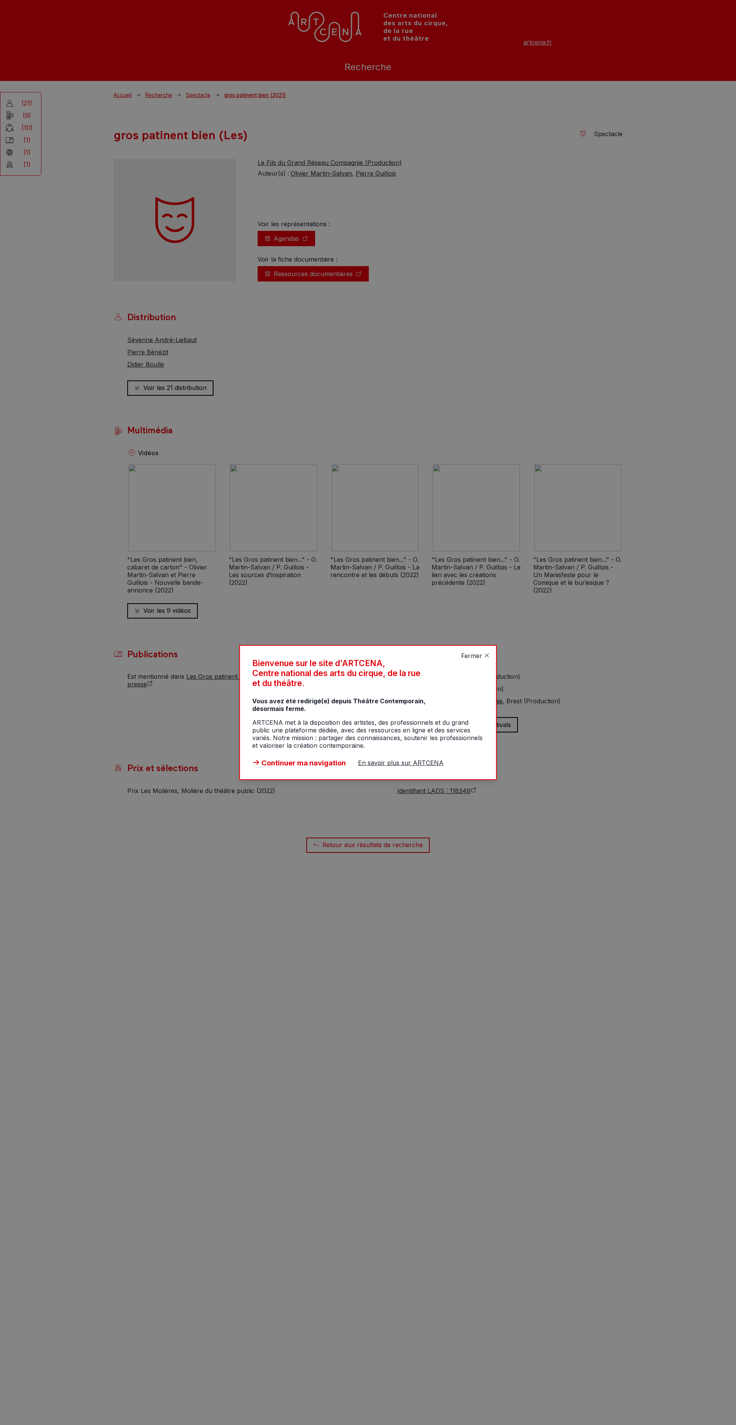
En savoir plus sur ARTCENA (401, 763)
